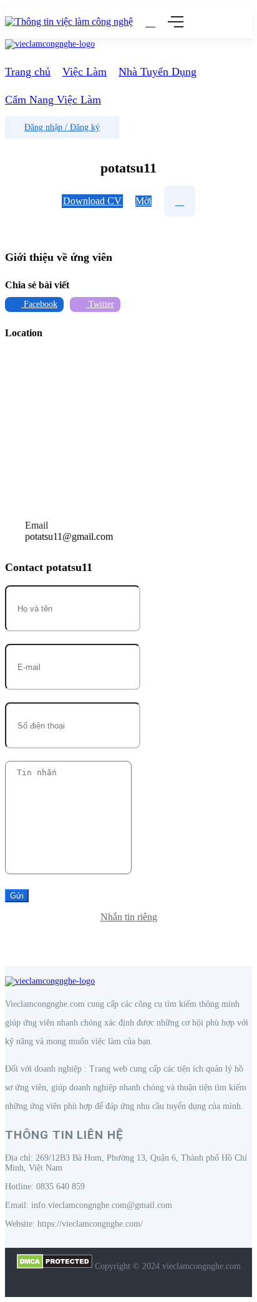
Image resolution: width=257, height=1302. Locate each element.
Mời (143, 201)
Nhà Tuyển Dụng (157, 71)
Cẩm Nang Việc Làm (53, 99)
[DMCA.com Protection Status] (54, 1266)
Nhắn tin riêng (128, 917)
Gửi (17, 895)
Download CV (92, 201)
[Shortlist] (179, 201)
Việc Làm (84, 71)
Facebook (39, 304)
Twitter (100, 304)
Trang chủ (28, 71)
